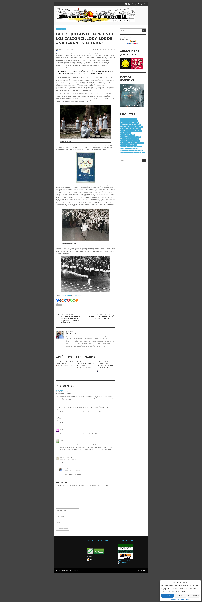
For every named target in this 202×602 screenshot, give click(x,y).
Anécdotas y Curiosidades (128, 121)
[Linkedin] (65, 300)
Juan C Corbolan (66, 457)
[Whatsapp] (71, 300)
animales (134, 119)
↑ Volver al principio (141, 570)
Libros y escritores (137, 142)
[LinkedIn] (129, 4)
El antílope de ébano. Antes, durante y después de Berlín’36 (85, 363)
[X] (60, 300)
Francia (122, 132)
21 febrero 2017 (89, 367)
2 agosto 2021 (68, 365)
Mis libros (133, 144)
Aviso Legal (182, 599)
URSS (143, 152)
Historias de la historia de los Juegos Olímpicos (65, 363)
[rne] (122, 562)
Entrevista (129, 129)
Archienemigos (125, 123)
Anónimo (59, 418)
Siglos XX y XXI (61, 29)
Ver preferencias (193, 596)
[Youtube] (141, 4)
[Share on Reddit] (114, 49)
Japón (137, 138)
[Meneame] (76, 300)
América (127, 119)
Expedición (138, 130)
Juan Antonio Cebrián (127, 140)
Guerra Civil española (127, 134)
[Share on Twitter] (103, 49)
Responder (72, 391)
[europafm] (125, 556)
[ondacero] (124, 560)
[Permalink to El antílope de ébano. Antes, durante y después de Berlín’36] (86, 372)
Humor (139, 136)
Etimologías (130, 130)
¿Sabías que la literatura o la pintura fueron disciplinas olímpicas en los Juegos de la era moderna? (106, 365)
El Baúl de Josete (76, 295)
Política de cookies (175, 599)
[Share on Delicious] (111, 49)
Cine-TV (131, 125)
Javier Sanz (61, 365)
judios (137, 140)
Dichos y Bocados (132, 127)
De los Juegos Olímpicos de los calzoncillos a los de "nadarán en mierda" (82, 407)
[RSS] (135, 4)
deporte (123, 127)
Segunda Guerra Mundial (133, 152)
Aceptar (167, 596)
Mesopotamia (124, 144)
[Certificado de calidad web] (95, 551)
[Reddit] (63, 300)
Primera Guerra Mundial (128, 150)
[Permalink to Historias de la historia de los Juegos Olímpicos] (65, 371)
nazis (140, 146)
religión (140, 150)
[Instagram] (126, 4)
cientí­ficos (124, 125)
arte (132, 123)
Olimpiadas (59, 305)
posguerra (134, 148)
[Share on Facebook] (100, 49)
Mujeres (134, 146)
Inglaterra (123, 138)
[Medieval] (125, 548)
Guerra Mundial (125, 136)
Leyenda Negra (125, 142)
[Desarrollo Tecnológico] (92, 559)
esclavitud (136, 129)
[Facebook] (123, 4)
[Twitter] (138, 4)
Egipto (122, 129)
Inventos (131, 138)
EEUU (141, 127)
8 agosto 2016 (109, 371)
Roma (122, 152)
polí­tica (127, 148)
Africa (122, 119)
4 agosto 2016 (69, 49)
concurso (137, 125)
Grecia (128, 132)
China (136, 123)
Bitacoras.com (59, 390)
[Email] (74, 300)
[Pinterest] (132, 4)
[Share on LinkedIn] (109, 49)
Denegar (180, 596)
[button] (199, 582)
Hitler (134, 136)
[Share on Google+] (106, 49)
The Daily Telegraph (66, 295)
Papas (122, 148)
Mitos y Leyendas (125, 146)
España (122, 130)
